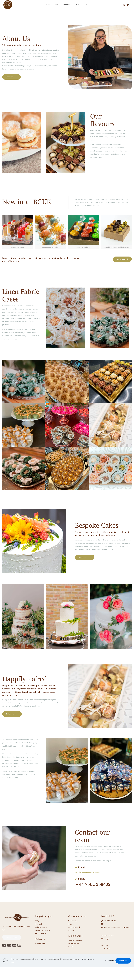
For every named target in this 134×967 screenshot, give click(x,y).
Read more (109, 961)
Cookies (71, 947)
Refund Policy (40, 933)
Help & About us (41, 927)
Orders (71, 924)
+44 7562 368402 (109, 921)
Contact (38, 924)
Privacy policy (73, 944)
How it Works (40, 944)
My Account (72, 921)
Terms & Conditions (75, 940)
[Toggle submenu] (78, 9)
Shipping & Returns (42, 930)
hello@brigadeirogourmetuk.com (87, 872)
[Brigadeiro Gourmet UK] (8, 9)
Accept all (123, 960)
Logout (71, 930)
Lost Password (74, 927)
